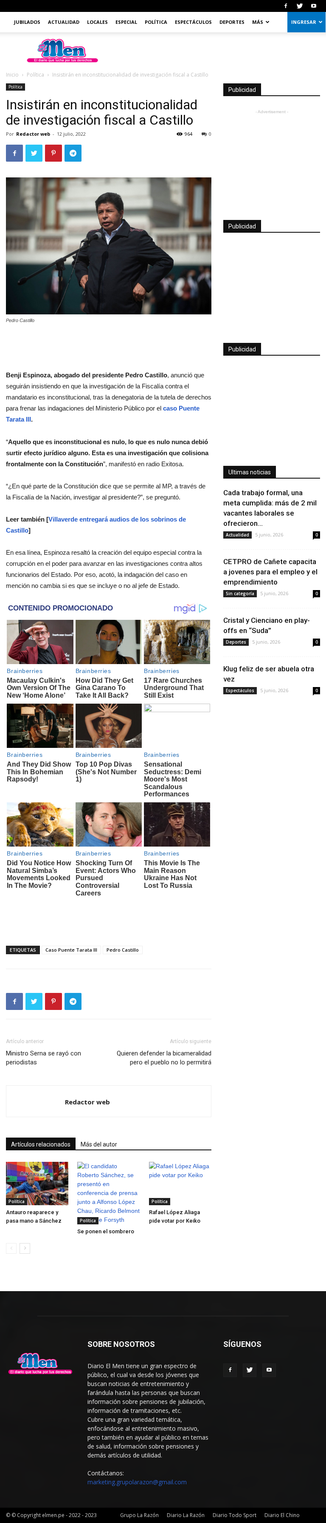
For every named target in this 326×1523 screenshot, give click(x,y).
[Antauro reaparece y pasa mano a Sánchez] (37, 1183)
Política (156, 22)
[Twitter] (299, 6)
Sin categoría (240, 593)
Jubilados (27, 22)
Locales (97, 22)
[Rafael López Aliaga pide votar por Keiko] (180, 1183)
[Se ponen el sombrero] (108, 1193)
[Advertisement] (108, 348)
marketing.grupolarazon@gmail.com (137, 1482)
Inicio (12, 74)
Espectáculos (193, 22)
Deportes (231, 22)
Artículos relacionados (40, 1144)
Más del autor (99, 1144)
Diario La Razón (186, 1515)
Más (257, 22)
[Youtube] (313, 6)
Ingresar (303, 22)
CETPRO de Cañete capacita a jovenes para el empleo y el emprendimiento (270, 571)
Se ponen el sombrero (105, 1231)
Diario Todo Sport (234, 1515)
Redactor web (33, 134)
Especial (126, 22)
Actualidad (63, 22)
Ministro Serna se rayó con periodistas (43, 1058)
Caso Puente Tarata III (71, 950)
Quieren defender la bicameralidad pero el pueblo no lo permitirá (164, 1058)
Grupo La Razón (139, 1515)
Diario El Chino (282, 1515)
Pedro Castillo (123, 950)
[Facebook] (285, 6)
